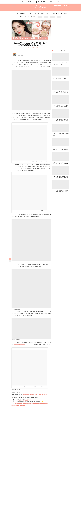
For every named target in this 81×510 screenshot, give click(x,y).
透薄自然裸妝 (15, 405)
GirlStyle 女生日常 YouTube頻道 (21, 400)
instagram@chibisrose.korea (30, 394)
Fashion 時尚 (29, 13)
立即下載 (45, 401)
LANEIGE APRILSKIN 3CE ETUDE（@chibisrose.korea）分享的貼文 (24, 161)
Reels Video (33, 16)
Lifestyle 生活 (48, 13)
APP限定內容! (22, 13)
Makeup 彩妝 (35, 47)
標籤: (13, 403)
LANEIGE (34, 403)
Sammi (20, 54)
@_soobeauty (40, 394)
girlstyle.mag (28, 399)
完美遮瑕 (22, 405)
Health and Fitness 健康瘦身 (39, 13)
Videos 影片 (27, 16)
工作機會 (58, 1)
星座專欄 (21, 16)
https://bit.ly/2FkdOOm (19, 344)
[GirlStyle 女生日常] (40, 7)
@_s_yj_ (46, 394)
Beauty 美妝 (16, 13)
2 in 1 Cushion (43, 403)
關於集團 (23, 1)
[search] (62, 5)
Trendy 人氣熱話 (64, 13)
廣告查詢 (51, 1)
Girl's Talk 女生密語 (55, 13)
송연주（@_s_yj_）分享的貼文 (21, 386)
